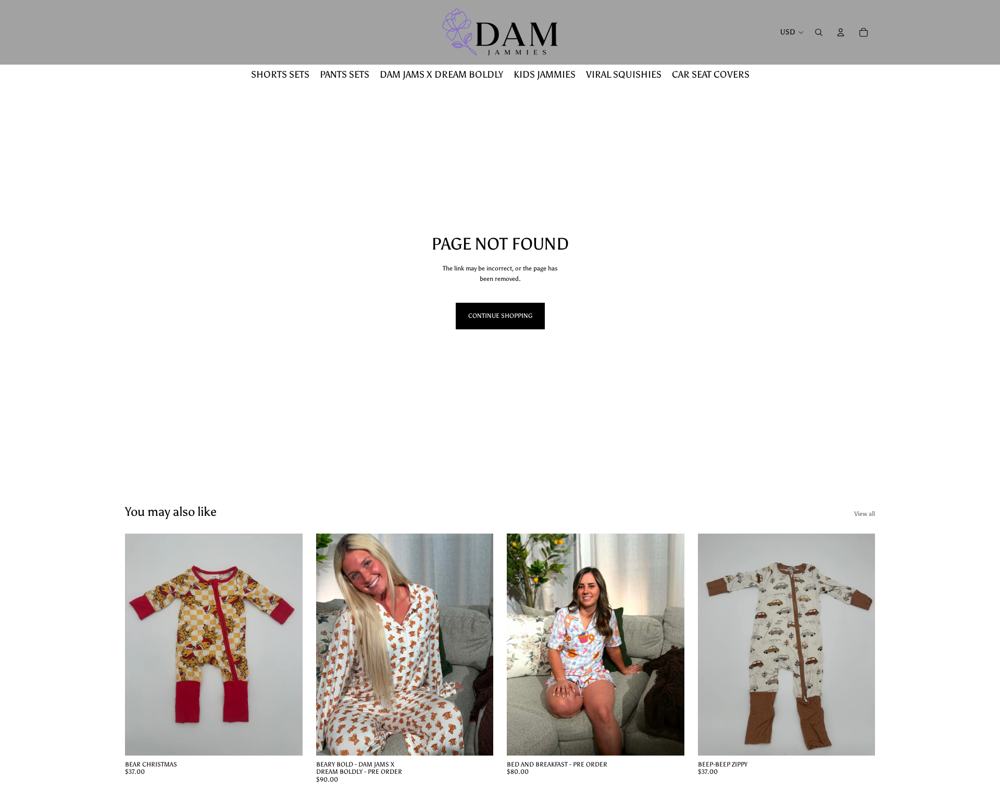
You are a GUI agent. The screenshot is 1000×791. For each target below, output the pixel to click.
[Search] (818, 32)
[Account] (840, 32)
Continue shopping (500, 315)
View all (864, 513)
